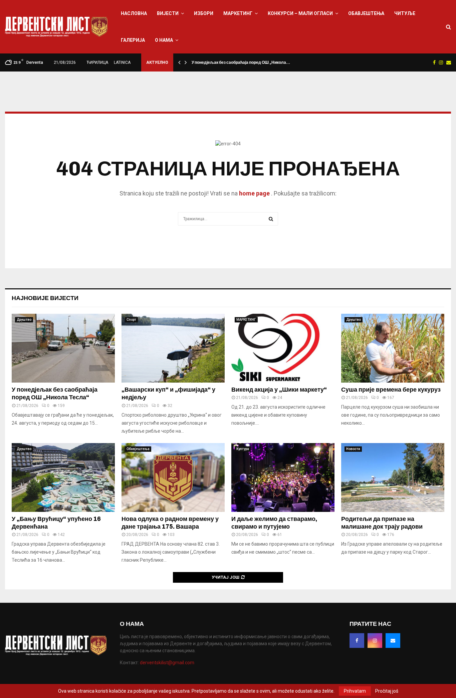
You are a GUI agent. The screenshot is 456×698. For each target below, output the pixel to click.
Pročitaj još (386, 691)
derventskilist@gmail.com (167, 662)
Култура (242, 449)
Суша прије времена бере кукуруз (391, 389)
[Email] (393, 640)
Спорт (131, 319)
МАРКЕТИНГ (237, 13)
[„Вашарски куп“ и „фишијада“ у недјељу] (173, 348)
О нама (164, 40)
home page (254, 193)
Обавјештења (366, 13)
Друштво (24, 319)
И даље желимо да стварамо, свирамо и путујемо (274, 522)
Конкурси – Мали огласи (300, 13)
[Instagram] (375, 640)
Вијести (168, 13)
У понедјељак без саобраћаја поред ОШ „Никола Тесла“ (54, 393)
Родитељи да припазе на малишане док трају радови (382, 522)
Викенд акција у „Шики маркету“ (279, 389)
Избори (203, 13)
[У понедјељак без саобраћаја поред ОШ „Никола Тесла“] (63, 348)
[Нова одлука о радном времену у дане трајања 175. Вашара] (173, 477)
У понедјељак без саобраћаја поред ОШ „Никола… (241, 62)
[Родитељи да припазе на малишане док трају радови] (392, 477)
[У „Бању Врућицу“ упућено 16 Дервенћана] (63, 477)
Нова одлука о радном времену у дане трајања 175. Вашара (170, 522)
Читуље (404, 13)
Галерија (133, 40)
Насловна (134, 13)
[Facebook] (357, 640)
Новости (353, 449)
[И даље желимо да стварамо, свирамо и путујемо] (282, 477)
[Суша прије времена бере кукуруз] (392, 348)
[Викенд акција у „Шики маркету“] (282, 348)
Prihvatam (355, 691)
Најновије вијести (45, 298)
